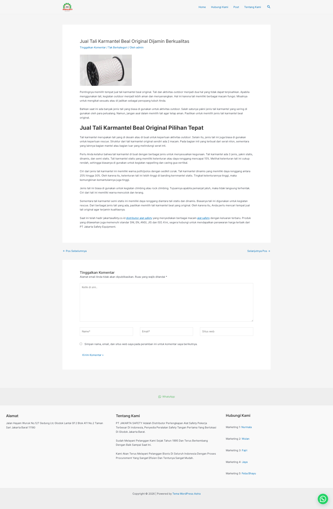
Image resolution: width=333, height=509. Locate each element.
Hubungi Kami (219, 7)
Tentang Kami (252, 7)
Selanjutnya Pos (258, 251)
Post (236, 7)
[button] (323, 499)
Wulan (245, 438)
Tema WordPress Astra (186, 493)
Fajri (244, 450)
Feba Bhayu (249, 473)
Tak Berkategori (117, 47)
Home (202, 7)
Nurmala (246, 427)
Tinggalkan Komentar (93, 47)
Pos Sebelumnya (75, 251)
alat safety (203, 218)
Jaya (244, 462)
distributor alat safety (139, 218)
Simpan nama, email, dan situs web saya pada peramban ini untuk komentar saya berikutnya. (140, 344)
